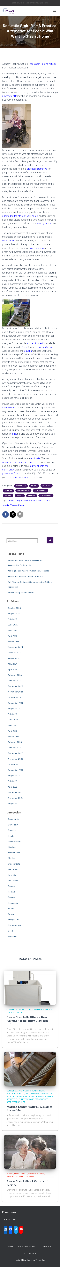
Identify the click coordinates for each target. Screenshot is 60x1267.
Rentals (11, 892)
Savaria (28, 350)
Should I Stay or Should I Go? (21, 592)
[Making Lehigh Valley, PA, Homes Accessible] (30, 1069)
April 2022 (12, 787)
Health (34, 486)
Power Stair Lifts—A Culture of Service (25, 576)
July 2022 (12, 781)
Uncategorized (14, 925)
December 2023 (15, 686)
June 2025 (13, 625)
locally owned (9, 407)
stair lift (48, 500)
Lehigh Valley (21, 500)
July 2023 (12, 714)
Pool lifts (12, 875)
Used (10, 931)
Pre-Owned (13, 880)
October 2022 (14, 764)
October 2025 (14, 608)
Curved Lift (21, 486)
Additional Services (28, 1246)
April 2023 (12, 731)
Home (10, 1246)
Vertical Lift (13, 936)
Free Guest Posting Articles (43, 64)
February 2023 (15, 742)
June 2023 (13, 720)
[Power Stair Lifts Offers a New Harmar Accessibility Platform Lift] (30, 987)
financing (12, 830)
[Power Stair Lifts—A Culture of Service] (30, 1152)
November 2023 (15, 692)
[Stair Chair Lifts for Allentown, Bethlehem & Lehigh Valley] (9, 11)
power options (36, 248)
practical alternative (37, 168)
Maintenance (14, 853)
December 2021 (15, 792)
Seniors (31, 495)
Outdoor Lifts (23, 490)
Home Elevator (15, 841)
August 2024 (14, 658)
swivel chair (8, 240)
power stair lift (9, 96)
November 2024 (15, 647)
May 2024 (12, 664)
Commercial (13, 819)
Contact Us (30, 1253)
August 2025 (14, 613)
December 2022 (15, 753)
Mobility (8, 490)
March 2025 (13, 641)
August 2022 (14, 775)
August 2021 (14, 803)
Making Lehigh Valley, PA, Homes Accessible (28, 571)
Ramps (11, 886)
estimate (35, 458)
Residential (13, 903)
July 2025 (12, 619)
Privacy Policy (9, 1212)
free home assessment (19, 477)
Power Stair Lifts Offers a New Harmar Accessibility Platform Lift (27, 1020)
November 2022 (15, 759)
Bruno (25, 347)
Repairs (8, 495)
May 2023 (12, 725)
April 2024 (12, 669)
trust (14, 433)
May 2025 (12, 630)
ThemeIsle (40, 1260)
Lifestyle (47, 486)
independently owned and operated (20, 462)
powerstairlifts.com (12, 473)
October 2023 (14, 697)
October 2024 (14, 653)
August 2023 (14, 708)
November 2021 (15, 798)
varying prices (44, 223)
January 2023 (14, 747)
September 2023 (15, 703)
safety (32, 500)
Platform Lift (40, 490)
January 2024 (14, 680)
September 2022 (15, 770)
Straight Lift (45, 495)
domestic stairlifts (36, 343)
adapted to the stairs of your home (20, 216)
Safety (20, 495)
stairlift (6, 505)
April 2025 (12, 636)
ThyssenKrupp (44, 347)
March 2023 (13, 736)
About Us (47, 1246)
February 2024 (15, 675)
